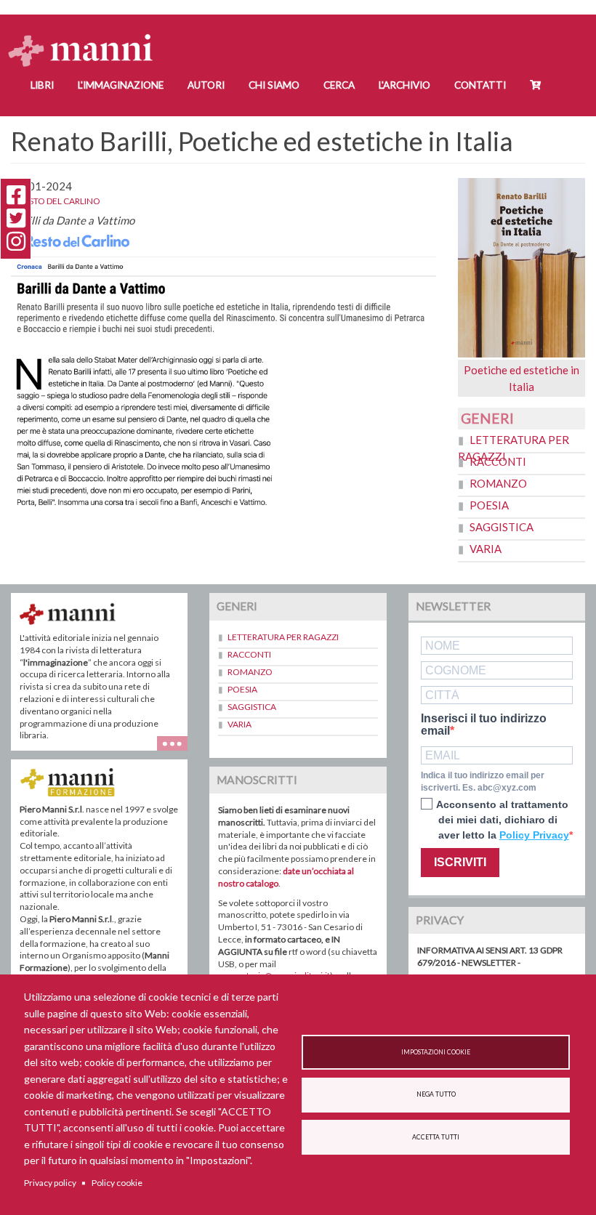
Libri (42, 85)
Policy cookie (117, 1182)
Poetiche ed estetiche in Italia (521, 378)
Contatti (480, 85)
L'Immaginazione (121, 85)
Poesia (489, 505)
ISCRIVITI (460, 862)
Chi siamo (274, 85)
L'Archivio (404, 85)
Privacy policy (50, 1182)
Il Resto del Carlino (55, 200)
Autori (206, 85)
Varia (486, 548)
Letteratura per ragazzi (283, 636)
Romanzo (498, 483)
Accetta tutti (435, 1137)
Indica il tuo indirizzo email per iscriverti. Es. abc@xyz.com (482, 781)
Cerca (339, 85)
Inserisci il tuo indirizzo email (484, 725)
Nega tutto (436, 1094)
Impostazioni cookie (435, 1052)
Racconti (498, 461)
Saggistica (501, 526)
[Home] (86, 36)
